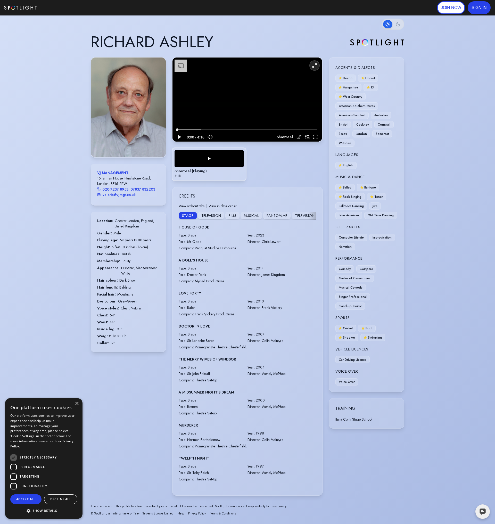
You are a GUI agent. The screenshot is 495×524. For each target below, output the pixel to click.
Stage (188, 215)
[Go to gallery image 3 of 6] (128, 144)
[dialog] (43, 458)
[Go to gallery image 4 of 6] (131, 144)
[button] (479, 7)
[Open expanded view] (158, 65)
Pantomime (277, 215)
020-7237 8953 (115, 189)
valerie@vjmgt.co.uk (119, 194)
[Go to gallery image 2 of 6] (126, 144)
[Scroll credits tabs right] (312, 216)
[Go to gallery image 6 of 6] (136, 144)
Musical (251, 215)
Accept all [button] (26, 499)
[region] (247, 100)
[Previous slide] (99, 112)
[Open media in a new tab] (298, 137)
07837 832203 (142, 189)
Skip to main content (57, 8)
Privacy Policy (197, 513)
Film (232, 215)
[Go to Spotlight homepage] (20, 7)
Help (181, 513)
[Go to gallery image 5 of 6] (133, 144)
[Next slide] (157, 112)
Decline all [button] (60, 499)
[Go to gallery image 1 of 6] (122, 144)
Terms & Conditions (223, 513)
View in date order (223, 206)
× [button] (77, 404)
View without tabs (191, 206)
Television (211, 215)
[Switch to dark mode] (393, 24)
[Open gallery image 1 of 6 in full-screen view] (128, 107)
